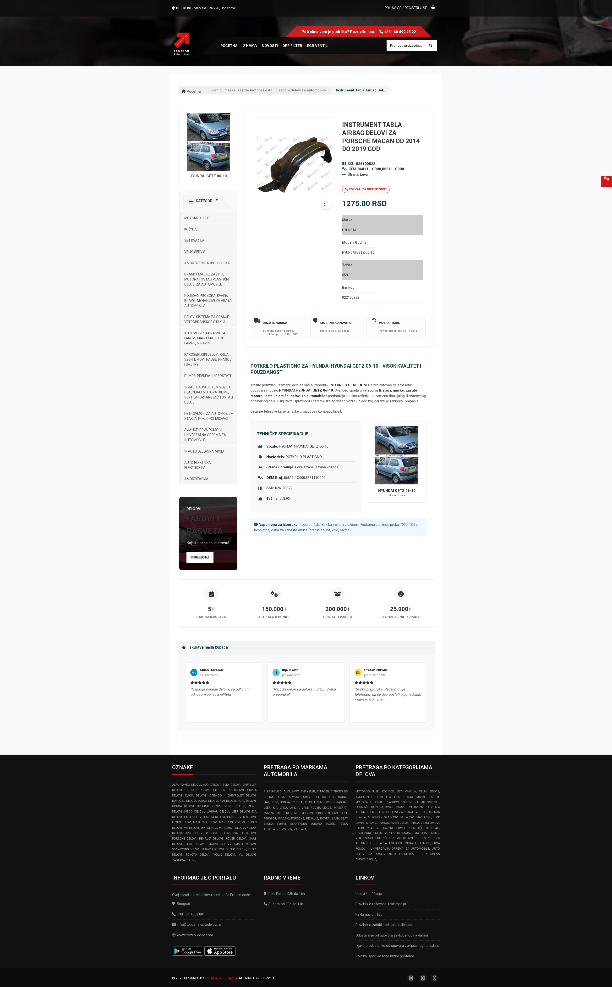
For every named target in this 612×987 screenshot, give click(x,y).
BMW (295, 791)
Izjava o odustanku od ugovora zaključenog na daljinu (397, 945)
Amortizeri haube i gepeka (207, 263)
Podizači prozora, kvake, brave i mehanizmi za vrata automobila (208, 301)
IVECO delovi (194, 811)
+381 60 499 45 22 (400, 32)
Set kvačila (194, 240)
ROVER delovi (235, 838)
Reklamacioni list (368, 914)
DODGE (343, 797)
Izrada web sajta (221, 978)
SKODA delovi (219, 844)
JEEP (267, 807)
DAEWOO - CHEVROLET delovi (232, 795)
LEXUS (327, 807)
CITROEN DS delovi (228, 790)
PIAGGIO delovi (244, 833)
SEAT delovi (195, 844)
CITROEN (323, 791)
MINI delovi (209, 828)
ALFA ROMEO (272, 791)
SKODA (268, 823)
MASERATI (341, 807)
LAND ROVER (311, 807)
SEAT (344, 818)
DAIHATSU (328, 797)
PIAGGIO (283, 818)
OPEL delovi (194, 833)
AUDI (287, 791)
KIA (275, 807)
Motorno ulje (196, 218)
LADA (283, 807)
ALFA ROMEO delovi (186, 784)
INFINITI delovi (235, 806)
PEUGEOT (270, 818)
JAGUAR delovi (218, 811)
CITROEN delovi (198, 790)
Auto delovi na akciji (205, 451)
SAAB (335, 818)
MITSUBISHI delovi (232, 828)
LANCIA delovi (214, 817)
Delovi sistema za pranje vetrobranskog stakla (206, 319)
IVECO (330, 802)
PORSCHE (297, 818)
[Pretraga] (430, 45)
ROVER (325, 818)
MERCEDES (284, 813)
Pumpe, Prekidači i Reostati (207, 376)
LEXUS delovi (181, 822)
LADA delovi (193, 817)
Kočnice (191, 229)
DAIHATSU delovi (184, 800)
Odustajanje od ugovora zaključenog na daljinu (391, 935)
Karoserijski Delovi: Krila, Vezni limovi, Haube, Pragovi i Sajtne (208, 359)
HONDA (285, 802)
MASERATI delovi (205, 822)
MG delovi (191, 828)
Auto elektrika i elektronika (198, 465)
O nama (249, 45)
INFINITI (310, 802)
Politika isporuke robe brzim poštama (384, 956)
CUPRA (268, 797)
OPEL (344, 813)
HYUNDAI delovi (209, 806)
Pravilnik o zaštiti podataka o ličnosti (384, 925)
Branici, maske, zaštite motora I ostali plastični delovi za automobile (268, 90)
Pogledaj (200, 557)
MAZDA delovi (229, 822)
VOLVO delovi (224, 854)
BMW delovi (231, 784)
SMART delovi (245, 844)
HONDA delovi (183, 806)
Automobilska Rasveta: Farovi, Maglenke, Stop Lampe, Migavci (205, 338)
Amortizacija (196, 479)
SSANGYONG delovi (186, 849)
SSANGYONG (298, 823)
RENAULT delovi (211, 838)
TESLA (343, 823)
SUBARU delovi (213, 849)
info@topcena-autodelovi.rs (199, 924)
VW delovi (247, 854)
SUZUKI (330, 823)
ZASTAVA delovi (183, 860)
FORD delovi (247, 800)
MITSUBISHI (317, 813)
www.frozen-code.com (195, 935)
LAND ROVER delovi (241, 817)
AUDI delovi (211, 784)
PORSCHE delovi (184, 838)
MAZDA (269, 813)
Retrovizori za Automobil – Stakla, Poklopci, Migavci (208, 416)
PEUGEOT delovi (218, 833)
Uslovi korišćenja (368, 894)
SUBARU (316, 823)
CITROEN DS (339, 791)
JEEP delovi (241, 811)
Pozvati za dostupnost (367, 189)
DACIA (280, 797)
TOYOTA (269, 829)
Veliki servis (194, 252)
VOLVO (281, 829)
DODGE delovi (208, 800)
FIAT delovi (228, 800)
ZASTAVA (300, 829)
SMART (281, 823)
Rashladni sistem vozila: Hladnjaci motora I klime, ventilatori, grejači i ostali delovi (208, 394)
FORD (274, 802)
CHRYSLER (308, 791)
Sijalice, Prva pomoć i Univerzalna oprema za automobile (205, 435)
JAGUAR (342, 802)
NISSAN (333, 813)
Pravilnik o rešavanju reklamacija (380, 904)
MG (296, 813)
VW (290, 829)
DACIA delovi (195, 795)
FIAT (266, 802)
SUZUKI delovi (236, 849)
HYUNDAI (297, 802)
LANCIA (294, 807)
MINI (304, 813)
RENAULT (312, 818)
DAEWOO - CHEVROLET (303, 797)
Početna (193, 91)
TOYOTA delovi (198, 854)
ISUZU (321, 802)
